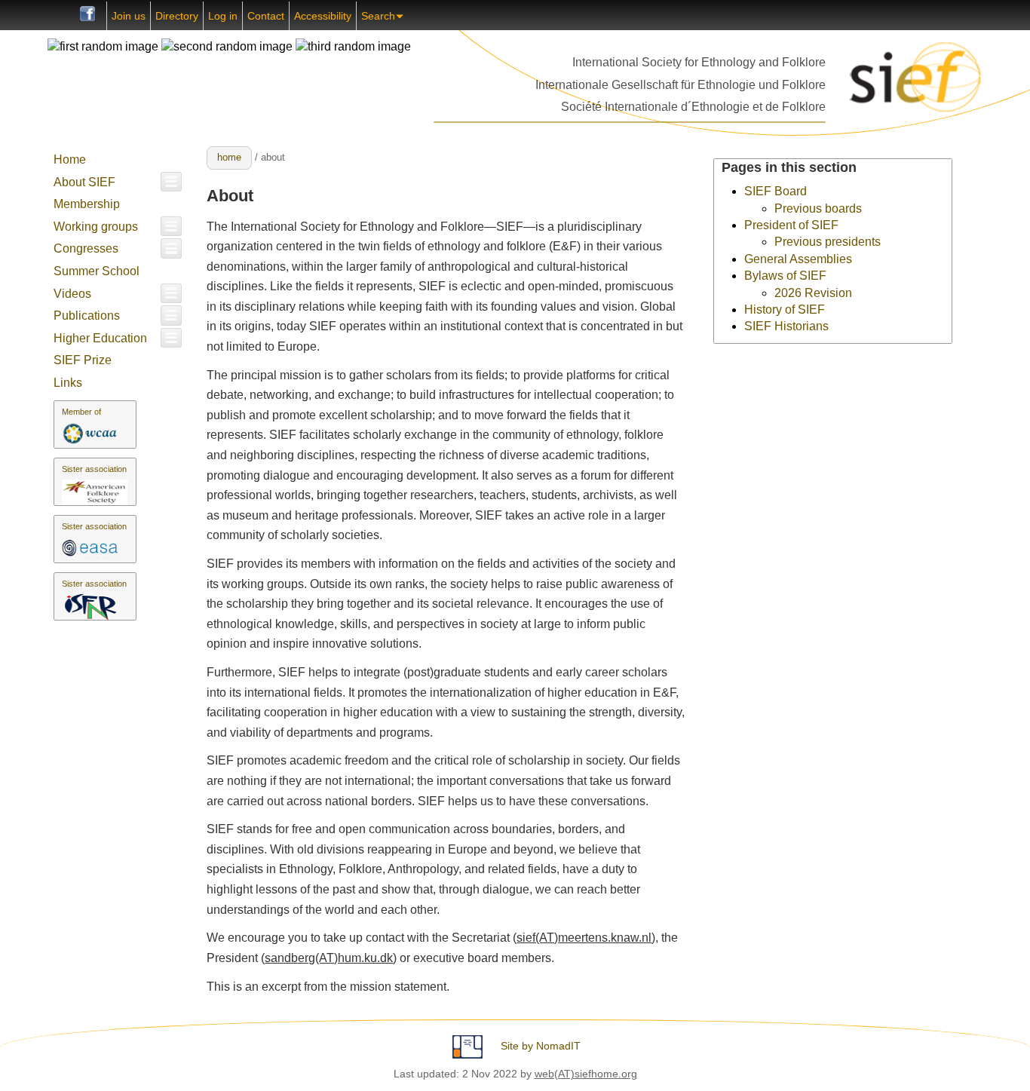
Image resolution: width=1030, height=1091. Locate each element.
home (229, 157)
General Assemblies (798, 259)
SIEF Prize (83, 360)
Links (68, 382)
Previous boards (818, 208)
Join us (129, 16)
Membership (87, 204)
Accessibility (322, 16)
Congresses (86, 248)
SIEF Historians (786, 326)
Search (378, 16)
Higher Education (100, 338)
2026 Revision (813, 293)
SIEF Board (775, 191)
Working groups (96, 226)
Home (70, 159)
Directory (176, 16)
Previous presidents (827, 241)
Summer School (96, 271)
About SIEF (84, 182)
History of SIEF (784, 309)
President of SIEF (791, 225)
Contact (265, 16)
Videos (72, 293)
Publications (87, 315)
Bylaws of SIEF (785, 275)
